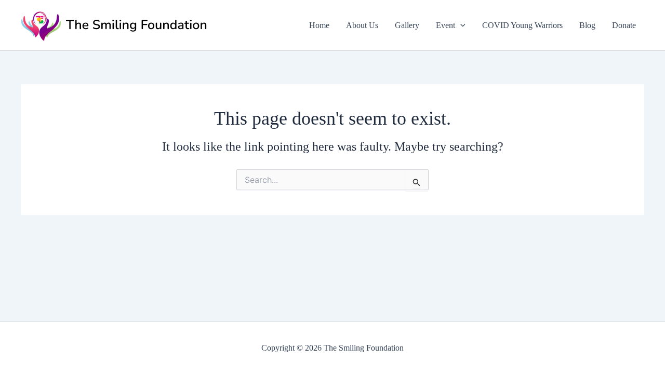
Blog (587, 25)
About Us (362, 25)
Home (319, 25)
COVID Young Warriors (522, 25)
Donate (624, 25)
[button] (460, 25)
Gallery (407, 25)
